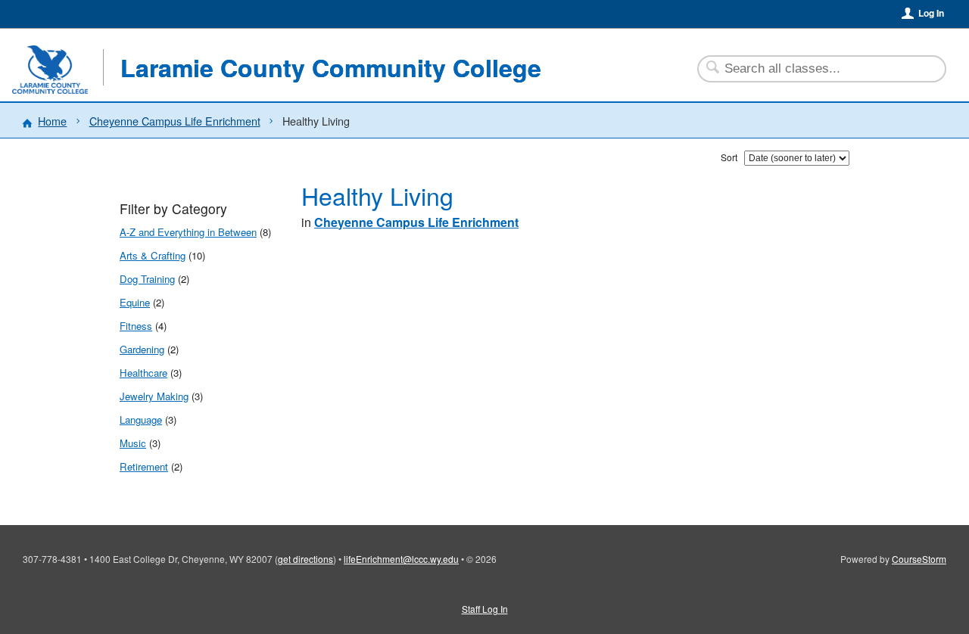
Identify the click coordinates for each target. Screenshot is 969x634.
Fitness (136, 326)
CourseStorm (919, 558)
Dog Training (147, 279)
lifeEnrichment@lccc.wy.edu (401, 558)
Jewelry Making (154, 396)
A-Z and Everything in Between (188, 232)
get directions (305, 558)
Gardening (142, 349)
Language (141, 419)
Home (52, 121)
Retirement (144, 466)
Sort (729, 157)
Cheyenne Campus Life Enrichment (174, 121)
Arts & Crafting (152, 255)
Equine (135, 302)
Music (133, 443)
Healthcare (143, 372)
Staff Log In (485, 608)
